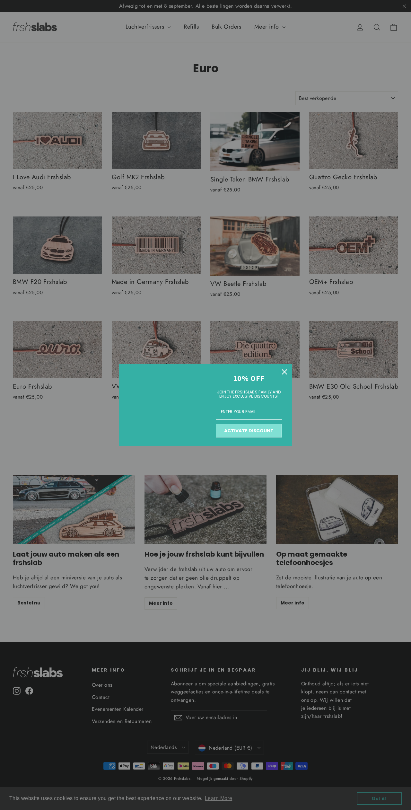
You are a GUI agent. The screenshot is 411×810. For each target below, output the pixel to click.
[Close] (284, 372)
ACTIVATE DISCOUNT (249, 430)
